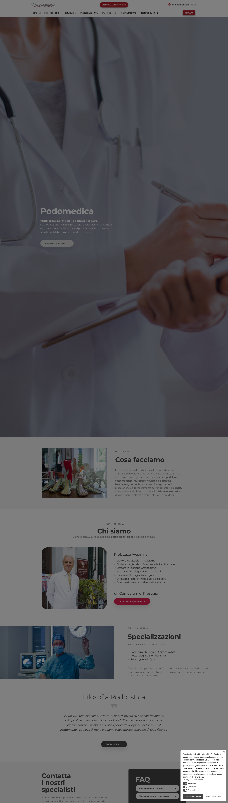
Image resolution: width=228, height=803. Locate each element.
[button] (185, 783)
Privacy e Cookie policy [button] (193, 780)
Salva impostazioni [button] (213, 796)
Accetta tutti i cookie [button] (192, 796)
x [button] (224, 752)
